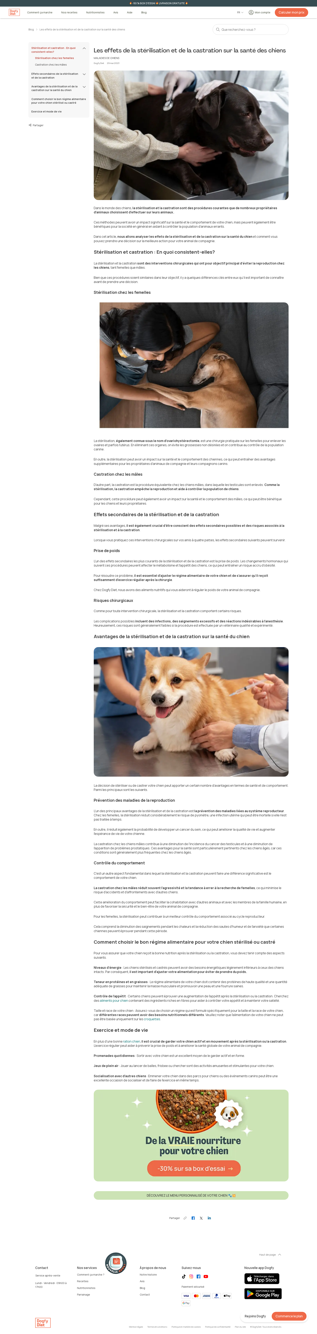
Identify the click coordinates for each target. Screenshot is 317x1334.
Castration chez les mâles (51, 64)
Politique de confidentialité (217, 1326)
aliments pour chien (114, 1000)
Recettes (82, 1281)
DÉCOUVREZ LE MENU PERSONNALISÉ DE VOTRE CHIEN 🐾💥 (191, 1195)
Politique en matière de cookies (186, 1326)
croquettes (152, 1019)
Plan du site (240, 1326)
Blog (144, 12)
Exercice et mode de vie (46, 111)
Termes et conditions (157, 1326)
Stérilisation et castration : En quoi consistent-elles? (53, 49)
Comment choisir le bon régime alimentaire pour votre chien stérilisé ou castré (58, 100)
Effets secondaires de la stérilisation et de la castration (54, 75)
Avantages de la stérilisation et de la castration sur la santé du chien (54, 88)
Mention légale (136, 1326)
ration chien (131, 1041)
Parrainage (83, 1294)
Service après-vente (47, 1275)
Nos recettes (69, 12)
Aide (129, 12)
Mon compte (262, 12)
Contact (145, 1294)
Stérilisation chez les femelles (54, 58)
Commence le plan (289, 1316)
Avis (115, 12)
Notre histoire (148, 1274)
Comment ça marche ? (90, 1274)
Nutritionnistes (95, 12)
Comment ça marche (39, 12)
